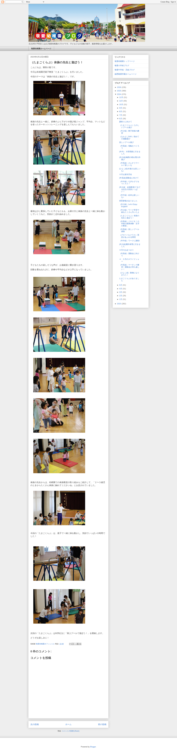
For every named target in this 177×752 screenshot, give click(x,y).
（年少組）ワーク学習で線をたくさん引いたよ (129, 211)
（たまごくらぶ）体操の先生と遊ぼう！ (129, 217)
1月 (121, 299)
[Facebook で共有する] (77, 644)
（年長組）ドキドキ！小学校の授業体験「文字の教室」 (129, 223)
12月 (121, 97)
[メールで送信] (70, 644)
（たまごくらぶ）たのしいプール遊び (129, 126)
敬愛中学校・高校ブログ (125, 70)
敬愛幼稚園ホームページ (41, 49)
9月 (121, 108)
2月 (121, 296)
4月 (121, 289)
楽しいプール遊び (126, 142)
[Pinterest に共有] (80, 644)
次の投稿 (34, 724)
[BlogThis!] (73, 644)
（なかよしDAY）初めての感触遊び (129, 138)
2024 (119, 94)
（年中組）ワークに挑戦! (129, 241)
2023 (119, 304)
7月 (121, 115)
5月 (121, 285)
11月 (121, 101)
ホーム (68, 724)
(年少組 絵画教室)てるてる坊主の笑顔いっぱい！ (129, 189)
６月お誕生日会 (125, 174)
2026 (119, 87)
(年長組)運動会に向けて (129, 178)
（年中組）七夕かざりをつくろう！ (129, 182)
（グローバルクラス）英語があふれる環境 (129, 236)
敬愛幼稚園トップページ (125, 61)
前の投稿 (102, 724)
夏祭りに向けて (125, 122)
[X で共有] (75, 644)
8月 (121, 111)
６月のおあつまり (126, 250)
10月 (121, 104)
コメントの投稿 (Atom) (70, 731)
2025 (119, 91)
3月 (121, 292)
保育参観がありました (128, 201)
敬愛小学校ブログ (122, 65)
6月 (121, 119)
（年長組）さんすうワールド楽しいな (129, 164)
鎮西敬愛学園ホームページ (125, 74)
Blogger (93, 747)
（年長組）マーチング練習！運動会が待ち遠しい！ (129, 267)
